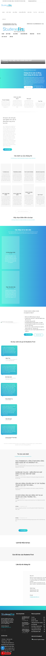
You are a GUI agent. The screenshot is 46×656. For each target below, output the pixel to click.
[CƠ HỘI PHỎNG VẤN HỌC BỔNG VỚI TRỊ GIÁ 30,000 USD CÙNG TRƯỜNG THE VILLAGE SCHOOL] (7, 498)
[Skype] (44, 1)
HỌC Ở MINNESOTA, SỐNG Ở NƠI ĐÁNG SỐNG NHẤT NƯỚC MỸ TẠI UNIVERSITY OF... (29, 461)
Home (3, 12)
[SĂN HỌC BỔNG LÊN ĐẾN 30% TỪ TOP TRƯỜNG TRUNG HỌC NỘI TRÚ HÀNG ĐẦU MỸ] (23, 52)
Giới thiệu (8, 12)
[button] (43, 5)
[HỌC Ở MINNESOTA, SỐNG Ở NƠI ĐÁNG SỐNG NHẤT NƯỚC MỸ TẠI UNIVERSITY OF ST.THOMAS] (7, 464)
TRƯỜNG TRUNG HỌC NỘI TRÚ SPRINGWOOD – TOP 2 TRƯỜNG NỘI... (26, 630)
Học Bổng (15, 12)
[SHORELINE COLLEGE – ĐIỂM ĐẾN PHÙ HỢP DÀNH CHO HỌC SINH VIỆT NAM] (7, 475)
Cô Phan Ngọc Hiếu (10, 252)
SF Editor (17, 464)
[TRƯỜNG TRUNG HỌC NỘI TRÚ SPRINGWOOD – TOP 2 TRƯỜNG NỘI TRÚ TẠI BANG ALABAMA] (18, 630)
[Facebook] (42, 1)
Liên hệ (3, 19)
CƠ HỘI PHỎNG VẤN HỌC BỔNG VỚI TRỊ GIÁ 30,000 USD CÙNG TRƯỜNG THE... (29, 496)
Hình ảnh (29, 12)
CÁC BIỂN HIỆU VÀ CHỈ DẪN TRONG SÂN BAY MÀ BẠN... (25, 617)
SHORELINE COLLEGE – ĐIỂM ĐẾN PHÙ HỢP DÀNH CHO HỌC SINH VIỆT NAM (28, 473)
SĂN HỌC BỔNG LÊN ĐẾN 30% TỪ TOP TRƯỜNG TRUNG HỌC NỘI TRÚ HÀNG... (30, 484)
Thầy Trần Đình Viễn (10, 287)
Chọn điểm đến (22, 12)
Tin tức (35, 12)
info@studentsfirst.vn (6, 627)
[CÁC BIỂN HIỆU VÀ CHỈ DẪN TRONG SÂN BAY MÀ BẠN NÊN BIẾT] (18, 618)
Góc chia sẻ (41, 12)
